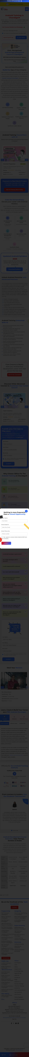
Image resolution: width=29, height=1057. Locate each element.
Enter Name (4, 518)
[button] (26, 511)
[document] (14, 528)
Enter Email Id (5, 524)
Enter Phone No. (5, 531)
